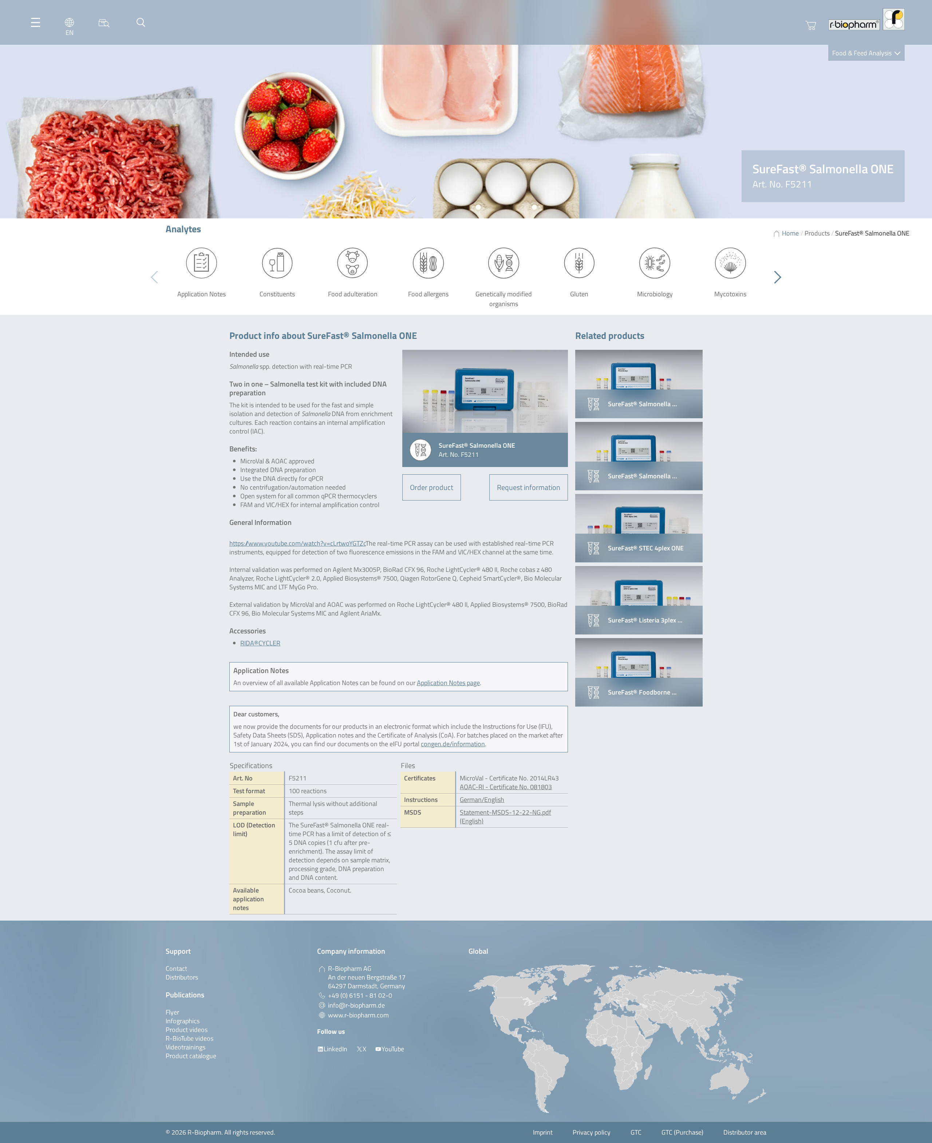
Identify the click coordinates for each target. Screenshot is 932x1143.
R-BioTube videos (189, 1038)
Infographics (183, 1021)
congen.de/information (453, 744)
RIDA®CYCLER (260, 643)
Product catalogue (191, 1056)
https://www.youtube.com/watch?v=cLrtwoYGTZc (297, 543)
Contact (176, 968)
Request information (528, 487)
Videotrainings (185, 1047)
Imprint (543, 1132)
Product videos (187, 1030)
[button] (775, 277)
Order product (431, 487)
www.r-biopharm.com (358, 1015)
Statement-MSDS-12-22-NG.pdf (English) (505, 816)
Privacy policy (592, 1132)
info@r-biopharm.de (356, 1005)
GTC (636, 1132)
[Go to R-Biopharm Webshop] (810, 25)
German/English (482, 799)
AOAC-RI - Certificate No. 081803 (506, 787)
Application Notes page (448, 683)
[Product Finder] (104, 22)
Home (790, 233)
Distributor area (744, 1132)
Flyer (172, 1012)
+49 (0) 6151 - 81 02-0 (360, 995)
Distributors (182, 977)
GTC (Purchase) (682, 1132)
